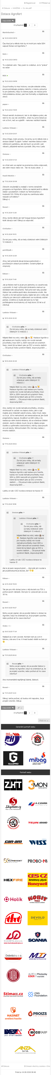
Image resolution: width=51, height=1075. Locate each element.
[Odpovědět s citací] (43, 31)
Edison (5, 274)
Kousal (5, 207)
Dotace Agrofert (11, 14)
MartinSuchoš (8, 32)
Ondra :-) (6, 626)
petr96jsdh (7, 250)
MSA (4, 76)
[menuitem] (37, 1066)
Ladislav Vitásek (9, 128)
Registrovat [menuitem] (30, 3)
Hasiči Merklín (8, 176)
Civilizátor (7, 229)
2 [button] (29, 25)
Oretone (6, 154)
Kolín (5, 54)
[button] (35, 25)
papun (5, 104)
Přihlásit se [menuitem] (45, 3)
